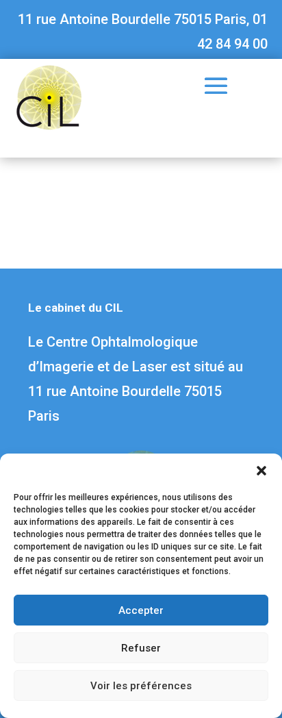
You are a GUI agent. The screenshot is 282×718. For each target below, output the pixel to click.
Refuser (141, 648)
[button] (261, 471)
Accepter (141, 610)
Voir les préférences (141, 686)
